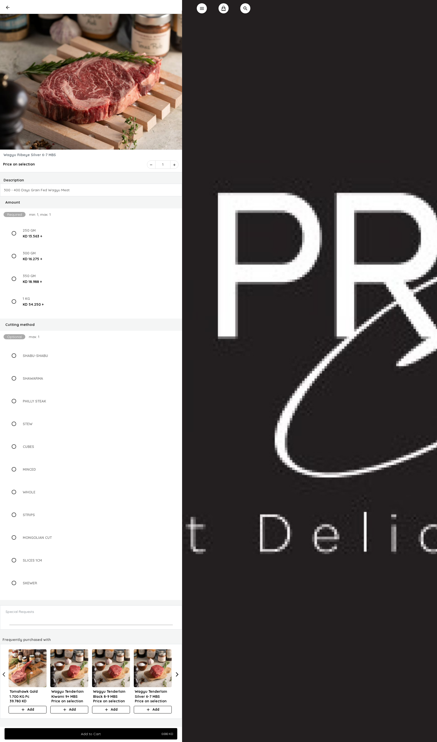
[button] (91, 202)
